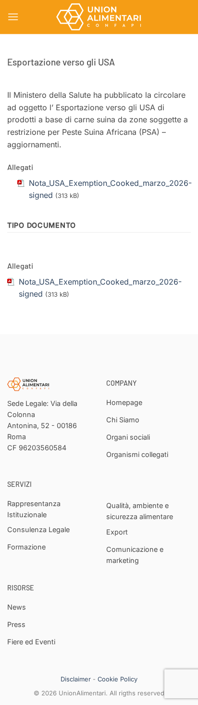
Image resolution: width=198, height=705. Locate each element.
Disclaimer (76, 679)
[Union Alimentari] (99, 16)
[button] (13, 16)
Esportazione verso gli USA (61, 61)
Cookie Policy (117, 679)
